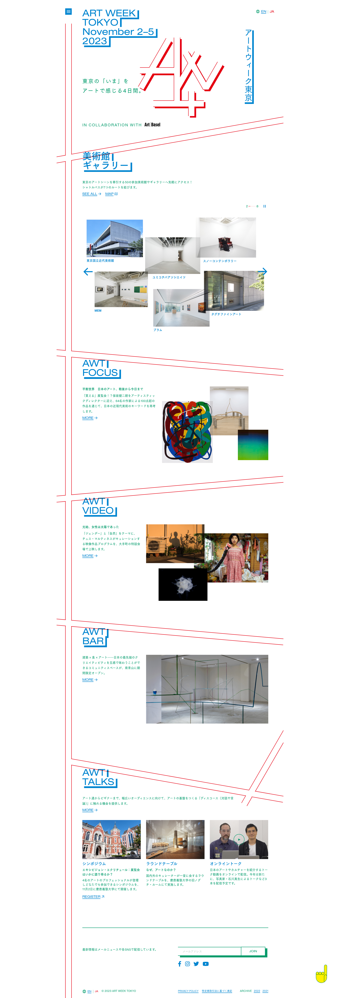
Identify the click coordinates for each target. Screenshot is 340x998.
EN (263, 12)
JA (272, 12)
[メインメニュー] (68, 11)
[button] (88, 271)
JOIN (253, 951)
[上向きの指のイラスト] (321, 974)
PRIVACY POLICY (188, 991)
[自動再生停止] (264, 206)
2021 (265, 991)
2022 (257, 991)
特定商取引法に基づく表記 (217, 991)
